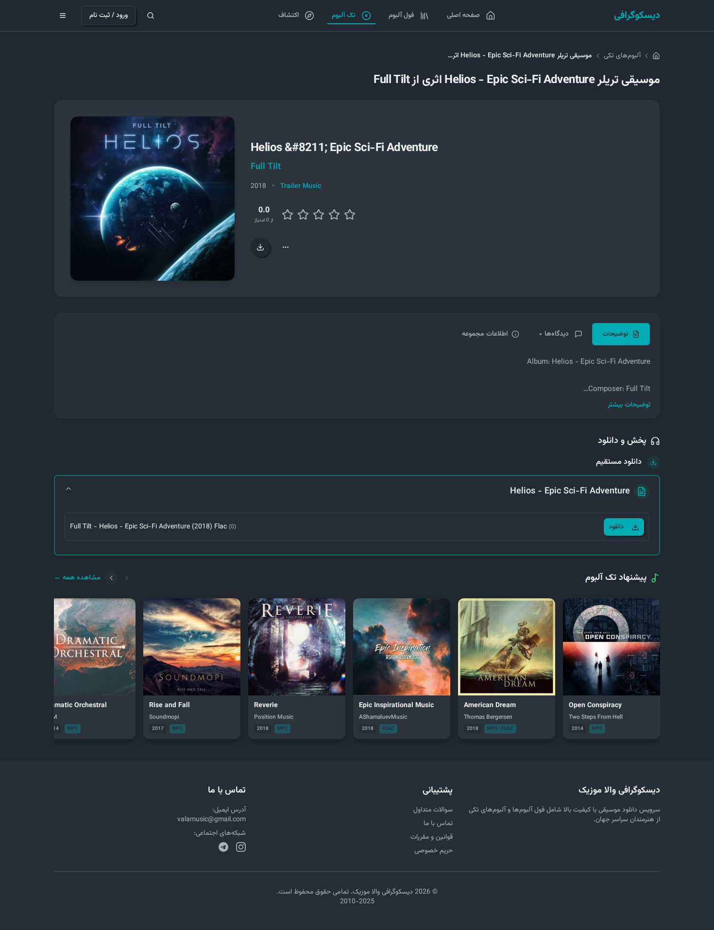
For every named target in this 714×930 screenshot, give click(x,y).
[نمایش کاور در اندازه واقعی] (152, 198)
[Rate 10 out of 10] (350, 214)
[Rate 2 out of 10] (287, 214)
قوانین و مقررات (431, 837)
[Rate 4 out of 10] (303, 214)
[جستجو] (150, 15)
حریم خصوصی (433, 850)
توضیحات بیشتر (629, 405)
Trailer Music (300, 186)
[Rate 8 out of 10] (334, 214)
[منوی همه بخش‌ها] (62, 15)
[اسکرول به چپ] (111, 578)
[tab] (621, 334)
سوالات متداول (433, 810)
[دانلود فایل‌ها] (260, 247)
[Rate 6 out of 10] (318, 214)
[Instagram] (241, 847)
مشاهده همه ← (77, 578)
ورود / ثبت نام (108, 15)
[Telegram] (223, 847)
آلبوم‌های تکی (622, 56)
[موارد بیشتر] (285, 247)
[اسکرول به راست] (127, 578)
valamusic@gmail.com (211, 819)
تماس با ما (438, 823)
